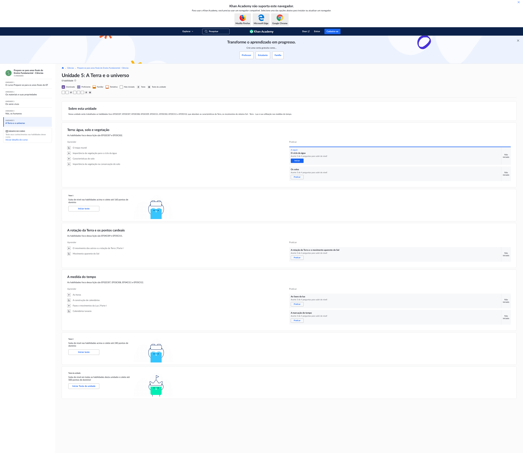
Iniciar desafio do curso (17, 140)
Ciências (70, 68)
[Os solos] (67, 92)
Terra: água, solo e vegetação (88, 130)
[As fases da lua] (78, 92)
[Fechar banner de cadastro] (518, 40)
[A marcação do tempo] (82, 92)
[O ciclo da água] (63, 92)
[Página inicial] (63, 68)
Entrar (317, 31)
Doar (304, 31)
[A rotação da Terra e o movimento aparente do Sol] (74, 92)
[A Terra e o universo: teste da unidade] (90, 92)
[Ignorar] (518, 2)
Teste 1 (70, 195)
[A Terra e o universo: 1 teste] (71, 92)
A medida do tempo (81, 277)
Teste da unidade (74, 373)
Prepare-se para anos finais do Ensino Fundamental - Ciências (103, 68)
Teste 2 (70, 339)
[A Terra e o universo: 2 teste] (86, 92)
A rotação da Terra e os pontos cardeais (96, 230)
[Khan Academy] (261, 31)
